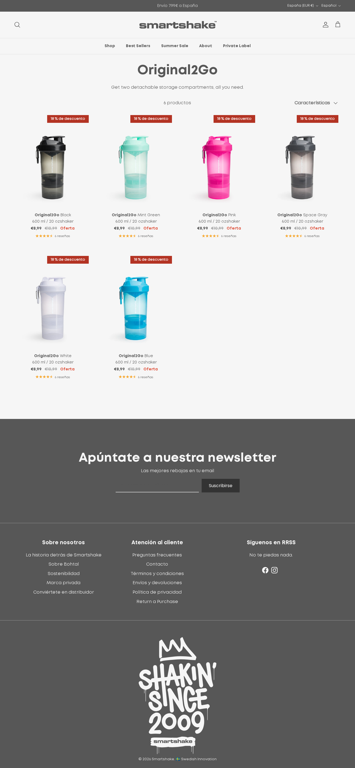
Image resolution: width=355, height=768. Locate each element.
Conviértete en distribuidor (63, 592)
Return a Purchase (157, 601)
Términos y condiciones (157, 573)
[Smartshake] (177, 24)
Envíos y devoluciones (157, 583)
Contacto (157, 564)
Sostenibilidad (64, 573)
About (205, 46)
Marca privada (63, 583)
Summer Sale (174, 46)
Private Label (237, 46)
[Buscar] (17, 24)
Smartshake (163, 759)
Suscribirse (220, 485)
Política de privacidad (157, 592)
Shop (110, 46)
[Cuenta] (324, 24)
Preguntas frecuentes (157, 555)
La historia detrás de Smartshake (64, 555)
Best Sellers (138, 46)
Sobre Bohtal (64, 564)
